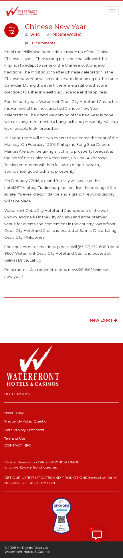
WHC (35, 35)
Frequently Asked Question (26, 421)
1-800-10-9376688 (64, 462)
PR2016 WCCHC (67, 35)
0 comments (43, 43)
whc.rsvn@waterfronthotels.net (30, 467)
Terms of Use (14, 438)
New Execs (102, 320)
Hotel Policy (14, 412)
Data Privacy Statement (24, 430)
